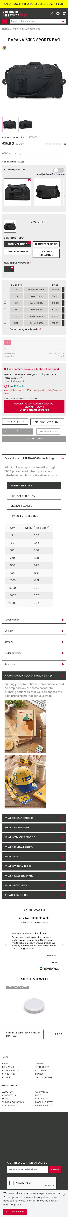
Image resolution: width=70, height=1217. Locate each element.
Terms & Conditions (13, 1102)
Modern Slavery (44, 1102)
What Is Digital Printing (19, 846)
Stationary (8, 1073)
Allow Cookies (15, 1211)
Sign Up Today (34, 406)
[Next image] (63, 82)
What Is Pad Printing (17, 827)
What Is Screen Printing (19, 818)
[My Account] (52, 14)
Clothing (40, 1070)
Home (5, 28)
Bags (5, 1063)
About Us (7, 1091)
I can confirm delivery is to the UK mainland (33, 369)
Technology (42, 1067)
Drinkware (8, 1067)
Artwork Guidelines (16, 895)
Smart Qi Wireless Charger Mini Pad (23, 1034)
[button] (55, 144)
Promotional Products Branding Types (29, 675)
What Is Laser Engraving (19, 875)
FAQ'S (38, 1095)
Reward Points (32, 1122)
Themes (39, 1063)
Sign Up (55, 1169)
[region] (34, 944)
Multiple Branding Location (50, 174)
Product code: (10, 137)
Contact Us (9, 1095)
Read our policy (12, 1204)
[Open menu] (4, 21)
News (5, 1098)
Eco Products (10, 1070)
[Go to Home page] (15, 13)
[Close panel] (64, 1194)
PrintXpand (28, 1131)
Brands (39, 1073)
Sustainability (10, 1105)
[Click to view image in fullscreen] (34, 82)
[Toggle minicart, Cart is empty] (64, 14)
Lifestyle (6, 1077)
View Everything (44, 1077)
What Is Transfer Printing (20, 837)
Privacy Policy (43, 1105)
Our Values (41, 1091)
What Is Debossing (16, 885)
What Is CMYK (13, 856)
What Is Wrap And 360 (18, 866)
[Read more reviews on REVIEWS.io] (49, 969)
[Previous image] (5, 82)
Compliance (42, 1098)
